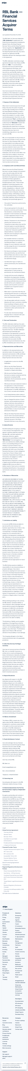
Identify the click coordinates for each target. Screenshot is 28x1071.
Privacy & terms (6, 1033)
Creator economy (20, 951)
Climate (4, 932)
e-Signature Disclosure (10, 845)
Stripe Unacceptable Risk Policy (12, 871)
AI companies (18, 949)
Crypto (4, 936)
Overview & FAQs (8, 832)
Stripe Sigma (5, 973)
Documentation (19, 1001)
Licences (4, 1041)
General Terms (8, 834)
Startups (17, 917)
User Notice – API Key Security (12, 873)
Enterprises (18, 915)
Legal (4, 828)
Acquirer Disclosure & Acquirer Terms (14, 849)
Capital (4, 928)
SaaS (16, 947)
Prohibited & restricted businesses (5, 1037)
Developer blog (19, 1014)
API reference (19, 1003)
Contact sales (19, 1029)
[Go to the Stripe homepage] (4, 907)
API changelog (19, 1008)
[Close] (25, 1063)
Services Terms (8, 836)
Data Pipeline (6, 939)
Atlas (3, 919)
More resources (6, 1048)
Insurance (17, 962)
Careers (17, 1022)
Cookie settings (6, 1046)
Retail (16, 977)
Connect (4, 934)
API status (18, 1005)
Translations (6, 864)
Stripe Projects (19, 1012)
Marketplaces (19, 939)
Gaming (17, 956)
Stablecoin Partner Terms (11, 860)
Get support (5, 1054)
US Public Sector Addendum (10, 893)
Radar (4, 966)
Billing (4, 926)
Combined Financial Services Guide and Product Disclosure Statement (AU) (13, 877)
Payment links (6, 960)
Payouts (4, 964)
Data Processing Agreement (10, 862)
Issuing (4, 951)
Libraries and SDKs (20, 1010)
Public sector (18, 974)
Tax (3, 975)
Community (5, 1027)
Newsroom (18, 1025)
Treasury (4, 979)
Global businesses (20, 934)
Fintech (17, 954)
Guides (4, 1020)
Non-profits (18, 968)
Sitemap (4, 1043)
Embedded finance (20, 928)
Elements (5, 941)
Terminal (4, 977)
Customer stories (7, 1022)
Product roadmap (20, 1020)
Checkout (5, 930)
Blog (3, 1025)
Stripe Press (18, 1027)
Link (3, 954)
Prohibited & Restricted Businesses (13, 843)
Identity (4, 947)
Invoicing (4, 949)
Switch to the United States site (11, 1067)
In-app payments (19, 936)
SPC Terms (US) (8, 851)
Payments (5, 962)
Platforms (18, 945)
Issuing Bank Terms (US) (10, 856)
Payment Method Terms (10, 858)
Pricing (4, 917)
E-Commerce (18, 926)
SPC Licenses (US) (9, 854)
